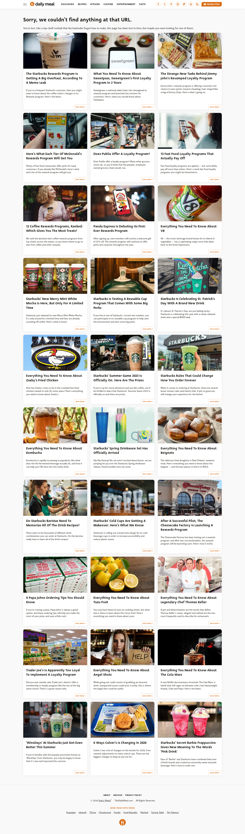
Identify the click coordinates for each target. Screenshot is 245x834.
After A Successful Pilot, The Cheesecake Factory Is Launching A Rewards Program (187, 525)
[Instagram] (177, 4)
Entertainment (126, 4)
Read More (80, 107)
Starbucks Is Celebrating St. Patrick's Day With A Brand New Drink (188, 301)
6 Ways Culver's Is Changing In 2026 (120, 743)
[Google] (190, 4)
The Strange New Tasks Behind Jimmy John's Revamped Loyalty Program (189, 75)
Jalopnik (82, 812)
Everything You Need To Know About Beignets (189, 450)
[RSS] (197, 4)
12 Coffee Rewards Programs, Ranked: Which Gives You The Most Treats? (54, 228)
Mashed (144, 812)
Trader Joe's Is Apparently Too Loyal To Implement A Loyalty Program (53, 672)
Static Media (105, 800)
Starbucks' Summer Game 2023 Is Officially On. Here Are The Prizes (118, 378)
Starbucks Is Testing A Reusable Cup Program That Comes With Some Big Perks (120, 303)
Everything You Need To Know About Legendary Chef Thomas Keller (189, 600)
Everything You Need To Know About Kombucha (54, 450)
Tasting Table (157, 812)
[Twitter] (164, 4)
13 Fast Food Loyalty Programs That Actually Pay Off (187, 156)
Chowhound (105, 812)
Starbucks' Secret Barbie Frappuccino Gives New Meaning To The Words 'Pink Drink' (188, 747)
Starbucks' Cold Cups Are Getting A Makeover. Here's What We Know (119, 523)
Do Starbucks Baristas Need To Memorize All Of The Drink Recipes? (53, 523)
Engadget (71, 812)
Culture (108, 4)
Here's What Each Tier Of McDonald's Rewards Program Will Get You (54, 156)
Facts (142, 4)
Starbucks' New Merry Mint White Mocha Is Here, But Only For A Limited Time (54, 303)
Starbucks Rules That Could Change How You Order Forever (187, 378)
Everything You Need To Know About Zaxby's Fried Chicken (54, 378)
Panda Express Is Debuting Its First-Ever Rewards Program (119, 228)
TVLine (92, 812)
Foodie (117, 812)
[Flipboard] (184, 4)
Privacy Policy (133, 795)
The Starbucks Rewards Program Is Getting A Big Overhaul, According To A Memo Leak (54, 78)
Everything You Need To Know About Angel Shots (121, 672)
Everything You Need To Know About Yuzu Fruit (121, 600)
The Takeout (173, 812)
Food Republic (130, 812)
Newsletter (213, 4)
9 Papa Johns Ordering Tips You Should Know (55, 600)
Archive (117, 795)
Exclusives (67, 4)
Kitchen (95, 4)
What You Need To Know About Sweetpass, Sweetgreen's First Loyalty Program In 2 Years (122, 78)
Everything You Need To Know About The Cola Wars (189, 672)
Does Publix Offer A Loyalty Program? (121, 154)
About (106, 795)
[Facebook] (158, 4)
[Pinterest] (171, 4)
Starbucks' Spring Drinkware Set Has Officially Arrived (120, 450)
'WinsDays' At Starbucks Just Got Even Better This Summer (54, 745)
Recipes (82, 4)
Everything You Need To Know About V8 (189, 228)
